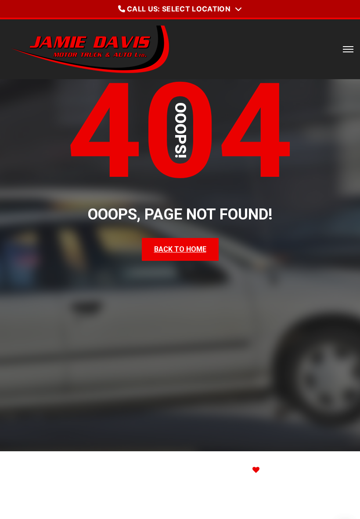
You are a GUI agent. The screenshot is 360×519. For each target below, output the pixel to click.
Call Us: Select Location (178, 8)
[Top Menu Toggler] (348, 49)
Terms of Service (282, 500)
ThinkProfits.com (302, 470)
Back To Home (180, 249)
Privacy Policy (214, 500)
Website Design (208, 470)
